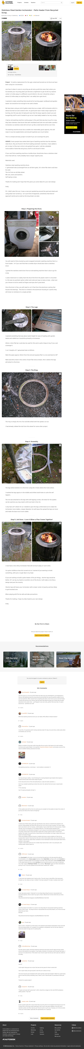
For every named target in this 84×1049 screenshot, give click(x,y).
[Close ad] (83, 95)
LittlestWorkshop (26, 946)
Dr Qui (4, 15)
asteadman (24, 961)
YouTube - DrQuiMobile (15, 75)
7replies (21, 720)
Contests (26, 2)
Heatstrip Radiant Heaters (46, 747)
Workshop (33, 1030)
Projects (19, 2)
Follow (16, 68)
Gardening (15, 15)
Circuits (33, 1028)
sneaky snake (25, 1001)
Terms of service (19, 1046)
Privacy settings (39, 1046)
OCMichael (24, 854)
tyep (23, 922)
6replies (21, 707)
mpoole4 (24, 797)
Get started (57, 1030)
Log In (72, 2)
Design (32, 1032)
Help (56, 1032)
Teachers (33, 2)
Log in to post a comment (47, 1018)
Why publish (58, 1028)
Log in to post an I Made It (42, 635)
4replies (21, 848)
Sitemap (57, 1034)
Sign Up (79, 2)
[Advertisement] (74, 114)
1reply (20, 814)
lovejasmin (24, 986)
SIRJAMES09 (25, 763)
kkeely (23, 875)
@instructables (77, 1028)
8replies (21, 1013)
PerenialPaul (25, 726)
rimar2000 (24, 713)
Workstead (24, 805)
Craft (32, 1034)
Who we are (57, 1036)
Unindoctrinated (26, 820)
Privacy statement (29, 1046)
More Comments (34, 1018)
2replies (21, 736)
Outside (42, 1032)
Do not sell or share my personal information (55, 1046)
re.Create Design (26, 889)
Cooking (42, 1028)
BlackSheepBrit (25, 692)
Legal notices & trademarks (74, 1046)
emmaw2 (24, 742)
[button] (60, 18)
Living (9, 15)
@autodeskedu (77, 1031)
